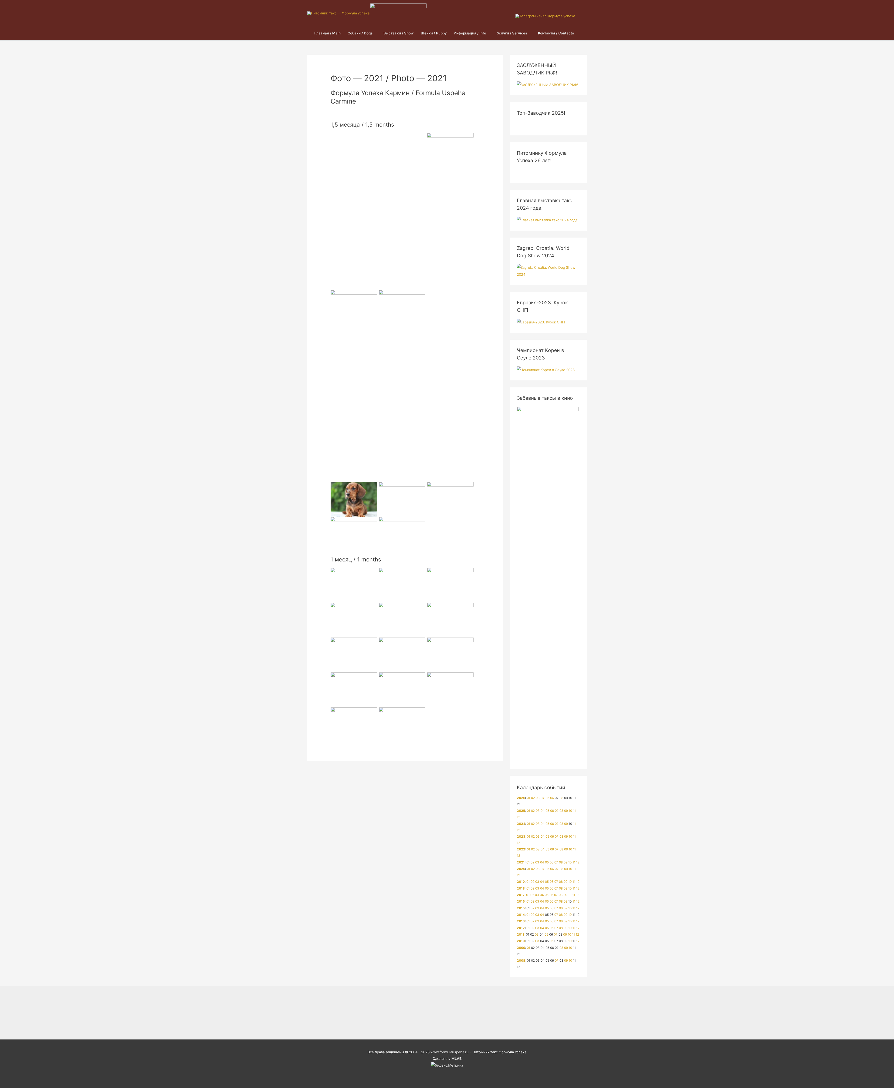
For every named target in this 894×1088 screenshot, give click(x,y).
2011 (520, 934)
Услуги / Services (512, 33)
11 (574, 811)
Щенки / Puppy (434, 33)
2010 (521, 941)
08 (561, 798)
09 (566, 811)
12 (518, 817)
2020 (521, 869)
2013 (521, 921)
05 (547, 798)
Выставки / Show (398, 33)
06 (552, 798)
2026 (521, 798)
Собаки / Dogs (360, 33)
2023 (521, 836)
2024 (521, 824)
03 (538, 798)
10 (570, 811)
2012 (521, 928)
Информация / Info (470, 33)
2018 (521, 888)
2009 (521, 948)
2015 (521, 908)
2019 (521, 881)
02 (533, 798)
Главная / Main (327, 33)
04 (543, 798)
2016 (521, 901)
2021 (521, 862)
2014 (521, 915)
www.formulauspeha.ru (449, 1052)
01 (528, 798)
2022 (521, 849)
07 (557, 811)
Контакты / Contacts (556, 33)
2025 (521, 811)
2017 (521, 895)
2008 (521, 960)
